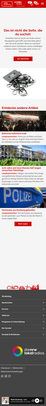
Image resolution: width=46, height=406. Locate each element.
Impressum (5, 368)
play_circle (37, 400)
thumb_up (41, 400)
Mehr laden (23, 224)
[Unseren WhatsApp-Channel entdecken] (2, 376)
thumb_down (33, 400)
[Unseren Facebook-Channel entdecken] (5, 376)
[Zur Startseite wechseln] (7, 4)
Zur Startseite (23, 59)
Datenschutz (18, 368)
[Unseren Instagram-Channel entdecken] (9, 376)
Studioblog (6, 296)
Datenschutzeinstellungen (12, 372)
